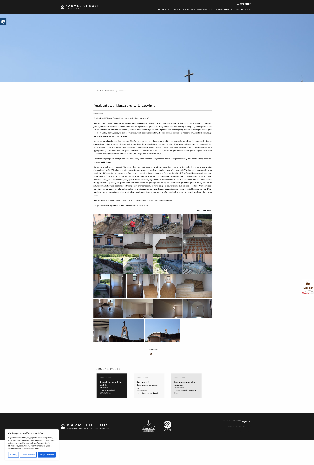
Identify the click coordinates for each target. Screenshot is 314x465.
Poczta (247, 431)
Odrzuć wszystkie (28, 455)
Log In (249, 426)
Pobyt (211, 9)
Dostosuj (13, 455)
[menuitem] (164, 9)
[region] (32, 444)
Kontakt (249, 9)
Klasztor (176, 9)
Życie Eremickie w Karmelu (194, 9)
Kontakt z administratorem (234, 431)
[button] (3, 21)
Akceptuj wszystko (47, 455)
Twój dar (239, 9)
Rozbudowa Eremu (224, 9)
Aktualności (164, 9)
